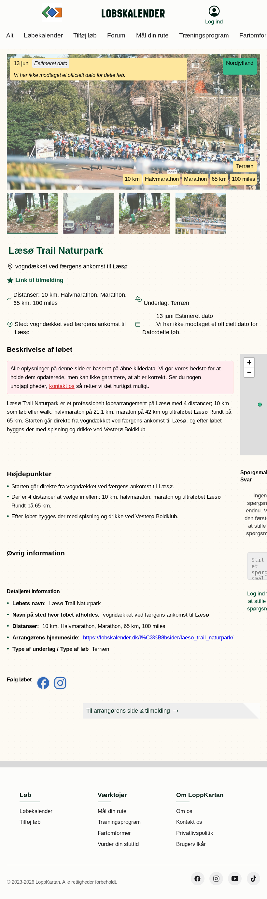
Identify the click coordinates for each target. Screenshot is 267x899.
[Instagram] (216, 879)
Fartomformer (114, 833)
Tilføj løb (30, 822)
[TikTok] (253, 879)
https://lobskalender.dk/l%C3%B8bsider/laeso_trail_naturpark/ (158, 638)
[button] (260, 405)
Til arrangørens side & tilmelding (128, 710)
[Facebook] (197, 879)
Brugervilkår (191, 844)
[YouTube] (235, 879)
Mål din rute (112, 811)
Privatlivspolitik (194, 833)
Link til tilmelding (39, 280)
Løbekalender (36, 811)
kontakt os (62, 386)
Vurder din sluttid (118, 844)
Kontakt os (189, 822)
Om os (184, 811)
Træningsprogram (119, 822)
